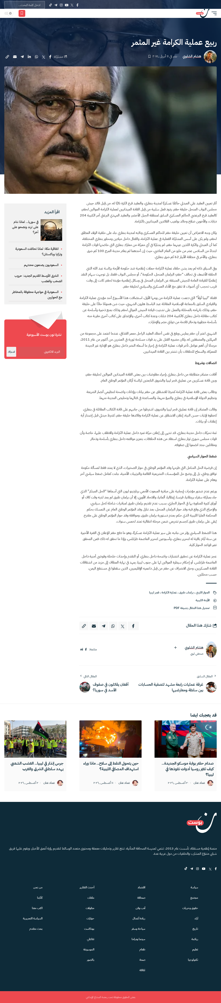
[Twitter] (72, 5)
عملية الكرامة (169, 592)
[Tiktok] (50, 5)
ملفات (90, 898)
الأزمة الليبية (203, 600)
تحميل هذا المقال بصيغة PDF (192, 608)
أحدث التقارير (87, 887)
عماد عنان (199, 783)
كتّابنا (40, 898)
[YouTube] (66, 5)
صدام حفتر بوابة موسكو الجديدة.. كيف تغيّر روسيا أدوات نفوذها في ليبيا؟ (188, 768)
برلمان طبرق (186, 592)
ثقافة (142, 970)
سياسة (194, 887)
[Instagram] (61, 5)
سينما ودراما (138, 939)
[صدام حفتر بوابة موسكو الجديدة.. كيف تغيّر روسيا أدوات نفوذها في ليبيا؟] (186, 739)
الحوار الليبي (203, 592)
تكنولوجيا (193, 960)
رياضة (194, 939)
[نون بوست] (202, 13)
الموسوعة (88, 949)
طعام (142, 949)
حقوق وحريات (190, 908)
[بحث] (37, 13)
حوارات (90, 918)
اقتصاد (141, 887)
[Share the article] (50, 56)
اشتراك (11, 352)
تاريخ (195, 929)
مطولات (90, 908)
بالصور (90, 960)
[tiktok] (186, 869)
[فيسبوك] (86, 649)
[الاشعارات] (30, 13)
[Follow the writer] (175, 647)
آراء (196, 918)
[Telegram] (55, 5)
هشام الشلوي (192, 56)
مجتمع (194, 898)
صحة (142, 960)
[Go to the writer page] (211, 650)
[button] (213, 13)
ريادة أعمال (139, 918)
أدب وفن (140, 908)
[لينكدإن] (81, 649)
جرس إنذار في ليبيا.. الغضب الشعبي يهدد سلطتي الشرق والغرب (37, 766)
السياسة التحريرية (33, 918)
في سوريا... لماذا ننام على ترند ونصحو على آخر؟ (25, 227)
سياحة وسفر (138, 929)
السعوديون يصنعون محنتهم (41, 265)
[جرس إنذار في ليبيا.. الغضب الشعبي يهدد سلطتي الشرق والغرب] (35, 739)
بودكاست (89, 929)
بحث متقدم (36, 929)
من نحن (38, 887)
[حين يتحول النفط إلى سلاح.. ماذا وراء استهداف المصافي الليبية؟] (110, 739)
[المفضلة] (21, 13)
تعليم (195, 949)
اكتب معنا (37, 908)
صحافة (141, 898)
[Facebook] (77, 5)
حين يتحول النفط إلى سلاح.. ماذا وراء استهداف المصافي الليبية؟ (111, 766)
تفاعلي (90, 939)
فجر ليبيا (154, 592)
